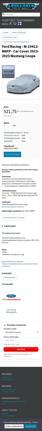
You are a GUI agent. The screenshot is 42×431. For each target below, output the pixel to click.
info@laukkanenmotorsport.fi (14, 401)
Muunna (21, 349)
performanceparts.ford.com (13, 206)
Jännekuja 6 (6, 377)
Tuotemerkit (25, 20)
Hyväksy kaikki (30, 426)
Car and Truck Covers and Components (16, 42)
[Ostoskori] (14, 24)
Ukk (3, 403)
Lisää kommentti (9, 277)
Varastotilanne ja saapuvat (12, 261)
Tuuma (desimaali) (11, 337)
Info (5, 24)
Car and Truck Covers (10, 37)
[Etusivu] (21, 9)
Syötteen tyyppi (10, 329)
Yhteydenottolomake (11, 233)
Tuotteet (9, 20)
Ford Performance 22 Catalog (14, 217)
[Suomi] (20, 24)
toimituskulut (7, 116)
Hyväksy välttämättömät (14, 426)
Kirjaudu (5, 413)
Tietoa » (35, 422)
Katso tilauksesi (8, 415)
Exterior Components (19, 33)
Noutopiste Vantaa (11, 135)
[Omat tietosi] (10, 24)
